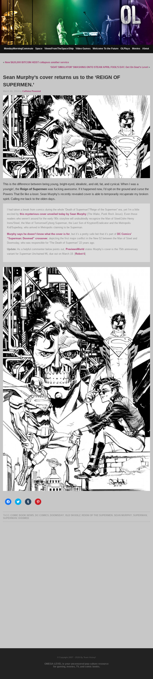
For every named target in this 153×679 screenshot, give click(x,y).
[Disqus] (76, 580)
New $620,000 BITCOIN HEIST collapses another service (37, 62)
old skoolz (72, 515)
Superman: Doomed (16, 518)
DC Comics (42, 515)
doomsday (57, 515)
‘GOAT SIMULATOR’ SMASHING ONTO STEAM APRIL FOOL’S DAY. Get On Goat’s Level (99, 67)
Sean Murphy (123, 515)
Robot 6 (80, 253)
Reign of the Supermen (97, 515)
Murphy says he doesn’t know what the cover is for (38, 233)
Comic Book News (22, 515)
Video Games (83, 48)
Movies (136, 48)
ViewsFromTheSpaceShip (59, 48)
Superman (140, 515)
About (145, 48)
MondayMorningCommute (18, 48)
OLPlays (125, 48)
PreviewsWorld (75, 249)
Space (38, 48)
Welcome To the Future (106, 48)
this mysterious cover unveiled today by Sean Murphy (53, 213)
